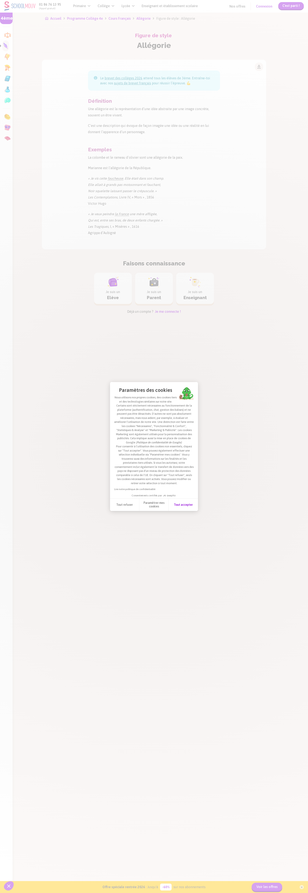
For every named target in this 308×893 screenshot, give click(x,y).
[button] (9, 886)
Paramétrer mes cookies (154, 504)
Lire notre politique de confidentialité (134, 489)
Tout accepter (183, 504)
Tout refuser (124, 504)
